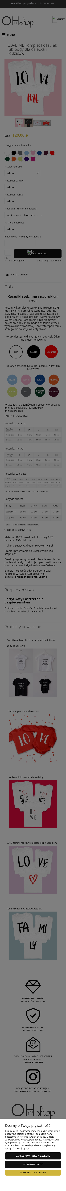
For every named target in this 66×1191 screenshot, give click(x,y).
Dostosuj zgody (33, 1164)
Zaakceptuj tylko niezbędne (33, 1156)
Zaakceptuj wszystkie (33, 1172)
